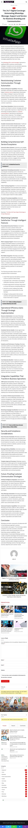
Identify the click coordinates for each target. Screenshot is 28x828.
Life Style (4, 780)
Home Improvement (6, 776)
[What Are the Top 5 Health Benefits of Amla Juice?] (5, 750)
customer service (9, 92)
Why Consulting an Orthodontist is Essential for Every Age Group (17, 755)
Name (2, 660)
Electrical (4, 793)
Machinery (4, 796)
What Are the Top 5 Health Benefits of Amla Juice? (18, 749)
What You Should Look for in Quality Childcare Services (14, 710)
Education (4, 785)
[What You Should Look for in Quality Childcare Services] (5, 731)
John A (5, 24)
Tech (16, 5)
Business (4, 774)
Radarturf (4, 770)
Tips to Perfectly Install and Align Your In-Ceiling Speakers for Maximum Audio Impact (18, 744)
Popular (4, 725)
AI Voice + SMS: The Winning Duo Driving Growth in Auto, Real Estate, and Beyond (7, 630)
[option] (14, 704)
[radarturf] (8, 2)
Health (3, 778)
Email (2, 665)
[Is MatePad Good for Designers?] (21, 623)
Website (3, 670)
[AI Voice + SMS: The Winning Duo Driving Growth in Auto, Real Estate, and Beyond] (7, 623)
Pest (3, 791)
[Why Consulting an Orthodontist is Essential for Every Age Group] (5, 758)
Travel (3, 789)
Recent (13, 725)
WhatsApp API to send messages (11, 62)
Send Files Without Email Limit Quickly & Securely (7, 614)
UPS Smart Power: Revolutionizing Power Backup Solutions (19, 615)
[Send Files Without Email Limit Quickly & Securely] (7, 609)
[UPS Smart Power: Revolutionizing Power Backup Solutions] (21, 609)
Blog (3, 783)
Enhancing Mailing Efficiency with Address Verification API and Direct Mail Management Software (18, 737)
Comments (22, 725)
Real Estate (4, 787)
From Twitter (4, 715)
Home (13, 5)
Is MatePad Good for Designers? (19, 629)
